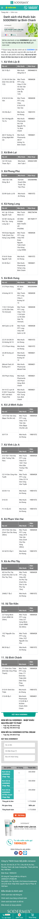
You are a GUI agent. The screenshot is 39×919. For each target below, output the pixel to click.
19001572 (31, 112)
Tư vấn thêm (6, 918)
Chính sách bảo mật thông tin (11, 895)
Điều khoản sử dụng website (11, 905)
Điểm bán (12, 8)
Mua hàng (32, 917)
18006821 (31, 119)
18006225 (12, 873)
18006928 (31, 79)
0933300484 (32, 287)
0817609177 (32, 219)
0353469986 (32, 180)
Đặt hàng (21, 815)
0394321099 (32, 161)
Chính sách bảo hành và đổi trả (12, 902)
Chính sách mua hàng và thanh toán (14, 898)
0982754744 (32, 212)
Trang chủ (4, 12)
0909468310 (32, 70)
